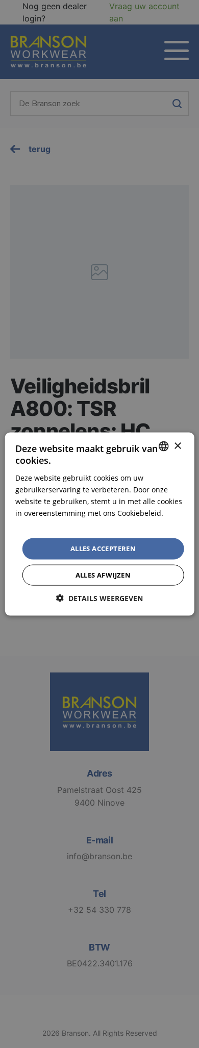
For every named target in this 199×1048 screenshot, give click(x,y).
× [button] (177, 446)
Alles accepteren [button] (103, 548)
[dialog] (99, 524)
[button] (99, 598)
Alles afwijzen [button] (103, 574)
